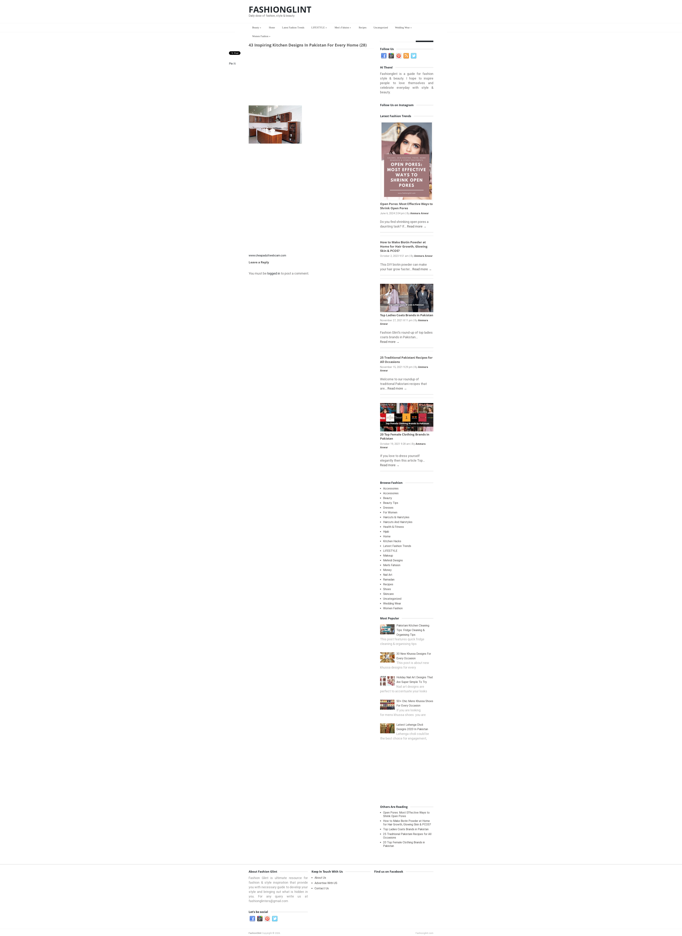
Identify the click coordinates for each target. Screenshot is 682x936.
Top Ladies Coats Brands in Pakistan (406, 315)
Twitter (413, 56)
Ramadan (388, 579)
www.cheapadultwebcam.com (267, 255)
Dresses (388, 507)
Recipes (362, 27)
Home (272, 27)
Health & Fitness (393, 527)
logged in (273, 273)
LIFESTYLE (319, 27)
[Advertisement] (311, 78)
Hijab (386, 531)
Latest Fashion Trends (293, 27)
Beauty (256, 27)
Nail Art (387, 574)
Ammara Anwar (419, 213)
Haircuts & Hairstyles (396, 517)
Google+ (391, 56)
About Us (320, 877)
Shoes (387, 589)
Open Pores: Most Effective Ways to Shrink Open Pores (406, 206)
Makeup (388, 555)
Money (387, 570)
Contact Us (322, 888)
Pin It (232, 63)
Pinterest (399, 56)
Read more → (416, 226)
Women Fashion (261, 36)
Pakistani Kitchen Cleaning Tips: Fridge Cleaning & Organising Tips (412, 630)
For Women (390, 512)
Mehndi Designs (393, 560)
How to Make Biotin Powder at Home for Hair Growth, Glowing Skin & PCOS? (403, 246)
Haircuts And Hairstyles (397, 522)
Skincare (388, 594)
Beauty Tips (390, 503)
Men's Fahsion (343, 27)
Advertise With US (326, 883)
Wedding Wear (403, 27)
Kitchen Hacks (392, 541)
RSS (406, 56)
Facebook (384, 56)
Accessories (391, 488)
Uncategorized (381, 27)
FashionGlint (280, 9)
